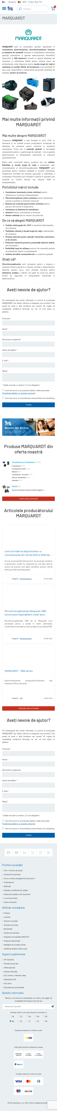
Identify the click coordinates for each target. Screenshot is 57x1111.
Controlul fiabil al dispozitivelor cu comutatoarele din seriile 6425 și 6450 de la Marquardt (28, 555)
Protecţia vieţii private (12, 941)
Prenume (6, 318)
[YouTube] (16, 852)
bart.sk (47, 1103)
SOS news (7, 983)
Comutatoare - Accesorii (20, 475)
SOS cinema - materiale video (15, 975)
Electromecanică (25, 579)
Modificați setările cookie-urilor (15, 949)
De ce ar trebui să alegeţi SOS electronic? (19, 878)
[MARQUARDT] (7, 579)
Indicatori (15, 480)
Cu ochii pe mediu (10, 898)
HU (29, 1016)
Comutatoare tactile (19, 469)
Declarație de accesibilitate (14, 987)
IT (29, 1021)
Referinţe (7, 886)
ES (37, 1021)
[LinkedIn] (24, 852)
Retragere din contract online (15, 945)
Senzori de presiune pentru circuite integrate (27, 490)
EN (37, 1016)
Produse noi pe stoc (11, 963)
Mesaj (4, 371)
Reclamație (8, 929)
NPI (21, 698)
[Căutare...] (20, 9)
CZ (21, 1016)
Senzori (15, 486)
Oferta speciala (9, 967)
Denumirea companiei (11, 339)
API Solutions (9, 959)
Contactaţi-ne (9, 882)
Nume (4, 329)
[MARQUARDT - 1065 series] (28, 656)
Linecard (7, 917)
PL (21, 1021)
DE (46, 1016)
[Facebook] (8, 852)
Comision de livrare (11, 925)
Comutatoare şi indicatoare (23, 462)
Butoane (15, 472)
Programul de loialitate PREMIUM (16, 937)
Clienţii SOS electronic (12, 874)
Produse (7, 913)
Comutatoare (16, 466)
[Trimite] (52, 1006)
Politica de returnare (11, 933)
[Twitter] (32, 852)
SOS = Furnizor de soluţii (13, 870)
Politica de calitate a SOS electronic (17, 894)
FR (46, 1021)
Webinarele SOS (10, 979)
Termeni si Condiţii (11, 921)
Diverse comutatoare (19, 477)
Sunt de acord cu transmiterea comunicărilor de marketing (30, 398)
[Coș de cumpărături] (53, 8)
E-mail (5, 360)
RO (12, 1021)
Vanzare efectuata (10, 971)
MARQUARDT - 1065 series (19, 670)
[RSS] (48, 852)
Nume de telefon (9, 350)
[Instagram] (40, 852)
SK (12, 1016)
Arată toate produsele (28, 498)
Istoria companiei (10, 902)
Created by (38, 1103)
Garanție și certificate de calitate (16, 890)
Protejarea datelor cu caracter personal (18, 393)
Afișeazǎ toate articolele (28, 708)
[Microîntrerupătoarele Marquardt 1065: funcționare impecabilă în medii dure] (28, 596)
